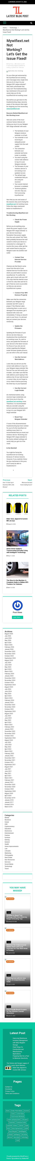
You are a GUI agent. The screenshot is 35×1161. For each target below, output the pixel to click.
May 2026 (8, 640)
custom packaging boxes (13, 1119)
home (8, 1128)
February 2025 (9, 674)
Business (8, 820)
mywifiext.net (14, 67)
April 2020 (8, 796)
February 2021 (9, 780)
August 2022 (9, 740)
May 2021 (8, 773)
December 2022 (10, 731)
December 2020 (10, 784)
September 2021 (10, 764)
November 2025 (10, 654)
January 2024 (9, 702)
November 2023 (10, 707)
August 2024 (9, 687)
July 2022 (8, 742)
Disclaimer (8, 1089)
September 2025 (10, 658)
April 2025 (8, 669)
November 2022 (10, 733)
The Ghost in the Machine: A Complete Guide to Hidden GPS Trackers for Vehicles (17, 582)
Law (6, 848)
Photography (9, 855)
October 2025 (9, 656)
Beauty (7, 817)
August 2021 (9, 767)
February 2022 (9, 753)
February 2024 (9, 700)
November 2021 (10, 760)
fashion (21, 1125)
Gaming (7, 840)
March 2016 (8, 807)
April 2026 (8, 643)
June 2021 (8, 771)
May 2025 (8, 667)
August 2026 (9, 634)
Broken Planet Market (16, 1110)
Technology (11, 65)
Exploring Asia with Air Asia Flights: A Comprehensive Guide (16, 980)
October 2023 (9, 709)
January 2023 (9, 729)
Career (7, 822)
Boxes (7, 1110)
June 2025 (8, 665)
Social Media (9, 864)
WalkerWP (25, 1158)
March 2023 (8, 725)
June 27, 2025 (11, 1015)
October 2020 (9, 789)
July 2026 (8, 636)
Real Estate (8, 857)
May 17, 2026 (11, 555)
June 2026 (8, 638)
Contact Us (8, 1087)
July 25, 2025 (11, 984)
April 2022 (8, 749)
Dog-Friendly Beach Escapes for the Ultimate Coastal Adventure (17, 1011)
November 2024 (10, 680)
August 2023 (9, 713)
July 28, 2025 (11, 953)
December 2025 (10, 651)
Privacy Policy (9, 1091)
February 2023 (9, 727)
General (7, 842)
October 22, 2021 (20, 64)
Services (7, 862)
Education (8, 829)
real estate (24, 1134)
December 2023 (10, 705)
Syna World (17, 1137)
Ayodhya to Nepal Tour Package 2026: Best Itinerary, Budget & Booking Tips (17, 917)
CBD (6, 824)
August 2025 (9, 660)
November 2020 (10, 787)
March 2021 (8, 778)
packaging (17, 1134)
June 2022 (8, 745)
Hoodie (26, 1128)
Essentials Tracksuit (12, 1125)
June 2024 (8, 691)
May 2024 (8, 694)
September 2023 (10, 711)
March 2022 (8, 751)
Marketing (8, 853)
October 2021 (9, 762)
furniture (7, 837)
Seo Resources (10, 860)
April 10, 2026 (11, 587)
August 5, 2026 (12, 524)
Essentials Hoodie (21, 1122)
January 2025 (9, 676)
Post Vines (11, 64)
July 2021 (8, 769)
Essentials (12, 1122)
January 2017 (9, 802)
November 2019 (10, 798)
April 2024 (8, 696)
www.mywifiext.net (13, 109)
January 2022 (9, 756)
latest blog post (13, 1131)
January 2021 (9, 782)
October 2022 (9, 736)
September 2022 (10, 738)
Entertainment (9, 833)
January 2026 (9, 649)
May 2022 (8, 747)
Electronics (8, 831)
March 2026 (8, 645)
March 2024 (8, 698)
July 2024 (8, 689)
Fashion (7, 835)
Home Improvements (11, 846)
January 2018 (9, 800)
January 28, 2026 (12, 921)
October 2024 (9, 682)
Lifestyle (8, 851)
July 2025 (8, 662)
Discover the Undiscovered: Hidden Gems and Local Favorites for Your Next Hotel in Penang (17, 947)
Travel (7, 868)
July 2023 (8, 716)
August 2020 (9, 793)
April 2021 (8, 776)
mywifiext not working (14, 401)
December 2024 (10, 678)
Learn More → (17, 617)
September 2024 (10, 685)
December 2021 (10, 758)
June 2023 (8, 718)
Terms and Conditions (12, 1093)
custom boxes (20, 1113)
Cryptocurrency (9, 826)
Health (7, 844)
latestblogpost (22, 1131)
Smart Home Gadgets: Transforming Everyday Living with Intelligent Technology (17, 550)
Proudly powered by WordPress (17, 1156)
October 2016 (9, 804)
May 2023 (8, 720)
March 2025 (8, 671)
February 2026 (9, 647)
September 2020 (10, 791)
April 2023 (8, 722)
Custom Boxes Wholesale (17, 1116)
